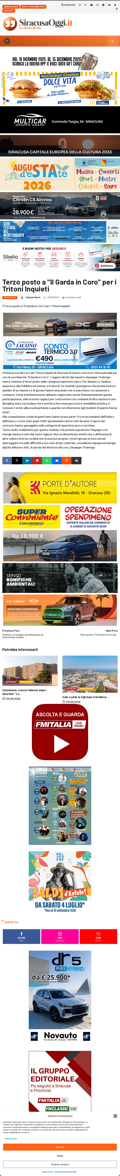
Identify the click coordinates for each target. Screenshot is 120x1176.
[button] (115, 1116)
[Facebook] (80, 5)
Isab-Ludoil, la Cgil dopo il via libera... (25, 697)
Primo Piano (26, 689)
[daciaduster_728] (60, 324)
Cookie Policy (47, 1172)
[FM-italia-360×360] (60, 731)
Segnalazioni (11, 7)
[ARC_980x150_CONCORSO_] (60, 60)
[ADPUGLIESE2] (60, 609)
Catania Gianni (32, 297)
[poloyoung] (60, 545)
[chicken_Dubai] (60, 88)
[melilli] (60, 805)
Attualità (11, 689)
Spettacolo (10, 298)
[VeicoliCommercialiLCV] (60, 119)
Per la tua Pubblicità (33, 7)
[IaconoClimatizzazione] (60, 353)
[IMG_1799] (60, 516)
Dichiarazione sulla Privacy (66, 1172)
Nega (60, 1155)
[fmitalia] (60, 231)
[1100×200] (60, 145)
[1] (60, 1097)
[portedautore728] (60, 487)
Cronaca (70, 681)
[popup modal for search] (113, 41)
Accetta (60, 1147)
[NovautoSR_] (60, 997)
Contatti (9, 11)
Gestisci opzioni (60, 1164)
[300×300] (60, 882)
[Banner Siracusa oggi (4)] (60, 205)
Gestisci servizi (11, 1138)
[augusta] (60, 174)
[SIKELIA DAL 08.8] (60, 257)
